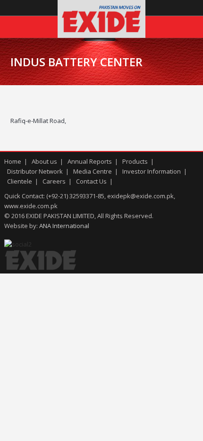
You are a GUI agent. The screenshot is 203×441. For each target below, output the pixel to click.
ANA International (64, 225)
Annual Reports (90, 161)
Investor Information (151, 171)
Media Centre (92, 171)
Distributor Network (35, 171)
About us (44, 161)
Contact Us (91, 181)
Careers (54, 181)
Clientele (19, 181)
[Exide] (101, 35)
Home (12, 161)
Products (135, 161)
